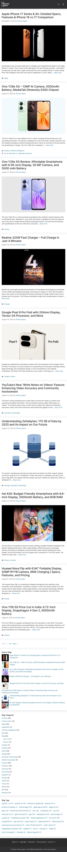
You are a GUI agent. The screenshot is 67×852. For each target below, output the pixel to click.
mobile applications (39, 818)
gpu (32, 814)
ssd (35, 829)
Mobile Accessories (8, 760)
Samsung (5, 769)
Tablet (4, 781)
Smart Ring (6, 772)
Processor (5, 766)
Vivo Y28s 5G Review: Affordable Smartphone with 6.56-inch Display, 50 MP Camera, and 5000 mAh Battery (32, 165)
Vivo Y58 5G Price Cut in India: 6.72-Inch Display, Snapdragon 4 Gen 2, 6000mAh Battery (28, 610)
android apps (25, 807)
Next (15, 644)
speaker (27, 829)
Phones (6, 151)
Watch (4, 787)
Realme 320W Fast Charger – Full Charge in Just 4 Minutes (30, 239)
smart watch (49, 825)
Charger (7, 304)
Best (3, 733)
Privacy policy (41, 842)
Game (4, 751)
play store (18, 821)
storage (43, 829)
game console (20, 814)
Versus (4, 784)
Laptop (6, 818)
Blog (3, 736)
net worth (54, 818)
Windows (5, 793)
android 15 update (9, 807)
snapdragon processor (12, 829)
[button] (58, 4)
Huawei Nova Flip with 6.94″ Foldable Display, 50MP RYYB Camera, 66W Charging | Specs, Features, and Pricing (32, 572)
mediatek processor (25, 153)
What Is (5, 742)
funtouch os (13, 153)
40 (10, 644)
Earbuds (5, 748)
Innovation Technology (12, 413)
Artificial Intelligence (17, 151)
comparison (46, 811)
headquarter (43, 814)
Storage (7, 485)
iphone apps (56, 814)
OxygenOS (7, 821)
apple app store (40, 807)
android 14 (20, 803)
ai (7, 153)
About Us (15, 842)
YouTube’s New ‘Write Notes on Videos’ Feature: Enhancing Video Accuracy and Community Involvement (33, 388)
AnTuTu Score (6, 721)
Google (6, 376)
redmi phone (58, 821)
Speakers (5, 775)
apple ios (53, 807)
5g (5, 153)
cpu (56, 811)
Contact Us (51, 842)
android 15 (50, 803)
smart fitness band (34, 825)
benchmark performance (20, 811)
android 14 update (35, 803)
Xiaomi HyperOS (34, 832)
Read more (58, 73)
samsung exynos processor (13, 825)
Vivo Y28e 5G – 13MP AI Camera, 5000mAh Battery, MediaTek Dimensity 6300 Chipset (30, 88)
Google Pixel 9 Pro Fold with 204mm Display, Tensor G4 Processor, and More (31, 314)
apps (5, 811)
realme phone (44, 821)
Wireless (21, 832)
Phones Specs (21, 849)
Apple (6, 78)
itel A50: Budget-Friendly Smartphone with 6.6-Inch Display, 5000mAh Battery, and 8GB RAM (33, 495)
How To (6, 739)
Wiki (3, 790)
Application (6, 727)
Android (13, 560)
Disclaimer (31, 842)
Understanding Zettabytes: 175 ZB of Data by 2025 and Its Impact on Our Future (31, 422)
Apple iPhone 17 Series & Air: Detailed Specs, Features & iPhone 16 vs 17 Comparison (31, 15)
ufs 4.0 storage (8, 832)
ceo (35, 811)
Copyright (23, 842)
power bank (30, 821)
